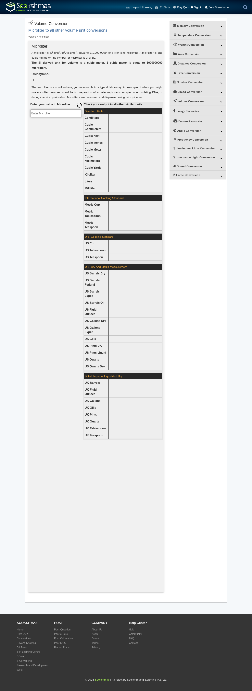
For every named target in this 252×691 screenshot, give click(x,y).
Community (135, 633)
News (95, 633)
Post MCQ (60, 642)
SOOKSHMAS (27, 623)
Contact (133, 642)
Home (20, 629)
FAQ (131, 638)
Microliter (44, 36)
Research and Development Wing (32, 667)
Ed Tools (165, 7)
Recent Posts (62, 647)
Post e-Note (61, 633)
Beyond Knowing (142, 7)
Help (131, 629)
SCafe (20, 656)
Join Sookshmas (219, 7)
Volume (32, 36)
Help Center (138, 623)
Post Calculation (63, 638)
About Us (97, 629)
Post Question (62, 629)
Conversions (24, 638)
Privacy (96, 647)
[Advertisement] (56, 177)
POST (58, 623)
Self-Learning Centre (28, 651)
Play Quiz (183, 7)
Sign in (198, 7)
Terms (95, 642)
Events (96, 638)
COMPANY (100, 623)
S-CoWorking (24, 660)
